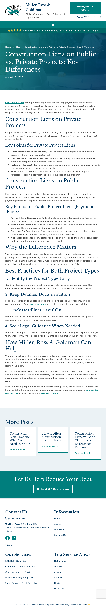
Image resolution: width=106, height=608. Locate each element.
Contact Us (60, 534)
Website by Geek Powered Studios (74, 604)
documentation (38, 304)
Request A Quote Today (53, 488)
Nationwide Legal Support (19, 577)
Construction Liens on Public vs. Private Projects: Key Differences (59, 46)
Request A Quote (85, 8)
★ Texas (58, 566)
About (57, 523)
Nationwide (60, 560)
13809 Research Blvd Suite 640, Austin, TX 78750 (28, 527)
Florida (57, 582)
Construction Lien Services (19, 571)
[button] (53, 24)
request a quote (49, 393)
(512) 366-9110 (89, 17)
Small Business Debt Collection (21, 582)
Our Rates (59, 529)
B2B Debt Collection (16, 560)
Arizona (58, 571)
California (59, 577)
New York (59, 588)
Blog (18, 46)
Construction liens (14, 102)
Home (8, 46)
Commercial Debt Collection (20, 566)
